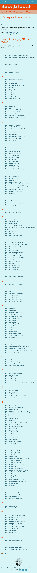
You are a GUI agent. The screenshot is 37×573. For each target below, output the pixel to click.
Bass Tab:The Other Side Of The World (16, 470)
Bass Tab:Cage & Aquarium (13, 125)
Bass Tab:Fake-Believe (12, 201)
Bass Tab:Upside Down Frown (13, 498)
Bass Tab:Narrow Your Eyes (13, 345)
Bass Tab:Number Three (12, 352)
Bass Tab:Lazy (9, 291)
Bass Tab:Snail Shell (11, 428)
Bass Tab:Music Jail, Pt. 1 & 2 (14, 335)
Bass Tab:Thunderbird (11, 477)
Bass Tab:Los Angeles (11, 295)
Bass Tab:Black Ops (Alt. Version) (15, 115)
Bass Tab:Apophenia (11, 93)
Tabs (11, 553)
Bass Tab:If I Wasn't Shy (12, 265)
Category (6, 553)
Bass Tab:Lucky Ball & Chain (13, 299)
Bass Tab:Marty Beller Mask (13, 312)
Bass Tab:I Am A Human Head (14, 242)
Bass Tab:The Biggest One (13, 455)
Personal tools (31, 2)
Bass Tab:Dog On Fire (11, 165)
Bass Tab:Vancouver (11, 506)
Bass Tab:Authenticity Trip (13, 98)
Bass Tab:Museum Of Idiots (13, 333)
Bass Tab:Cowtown (10, 140)
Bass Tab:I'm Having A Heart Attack (15, 258)
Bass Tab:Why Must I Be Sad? (14, 529)
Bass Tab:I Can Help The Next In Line (16, 244)
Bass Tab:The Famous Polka (13, 462)
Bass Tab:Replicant (10, 394)
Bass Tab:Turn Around (11, 483)
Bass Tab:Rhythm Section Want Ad (15, 396)
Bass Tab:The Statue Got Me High (15, 472)
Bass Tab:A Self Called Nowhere (14, 79)
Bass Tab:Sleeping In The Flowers (15, 426)
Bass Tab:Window (10, 530)
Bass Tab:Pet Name (11, 377)
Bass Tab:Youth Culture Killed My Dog (16, 549)
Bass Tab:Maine (10, 308)
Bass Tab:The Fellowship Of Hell (14, 464)
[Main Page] (18, 7)
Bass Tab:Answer (10, 91)
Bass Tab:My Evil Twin (11, 337)
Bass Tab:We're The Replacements (15, 515)
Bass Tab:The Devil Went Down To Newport (17, 458)
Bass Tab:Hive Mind (11, 231)
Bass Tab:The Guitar (11, 466)
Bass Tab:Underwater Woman (13, 493)
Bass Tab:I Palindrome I (12, 250)
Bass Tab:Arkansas (11, 95)
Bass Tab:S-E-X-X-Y (11, 405)
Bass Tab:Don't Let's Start (12, 167)
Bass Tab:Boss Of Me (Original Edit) (15, 117)
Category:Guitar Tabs (13, 32)
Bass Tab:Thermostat (11, 474)
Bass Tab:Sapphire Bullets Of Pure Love (17, 411)
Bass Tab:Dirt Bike (10, 159)
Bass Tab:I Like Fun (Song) (13, 246)
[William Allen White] (18, 562)
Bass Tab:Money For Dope (13, 318)
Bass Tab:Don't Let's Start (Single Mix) (16, 169)
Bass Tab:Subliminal (11, 443)
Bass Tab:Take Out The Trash (14, 451)
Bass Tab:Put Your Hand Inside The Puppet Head (19, 383)
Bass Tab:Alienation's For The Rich (15, 85)
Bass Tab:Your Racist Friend (13, 547)
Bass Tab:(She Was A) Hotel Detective (16, 55)
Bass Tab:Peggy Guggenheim (13, 373)
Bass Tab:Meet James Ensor (13, 316)
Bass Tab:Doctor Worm (12, 163)
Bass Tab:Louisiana (11, 297)
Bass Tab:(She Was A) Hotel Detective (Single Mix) (20, 57)
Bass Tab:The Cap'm (11, 456)
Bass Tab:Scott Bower (11, 416)
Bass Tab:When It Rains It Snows (15, 521)
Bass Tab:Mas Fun (10, 314)
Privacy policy (5, 568)
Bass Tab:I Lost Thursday (12, 248)
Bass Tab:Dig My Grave (12, 157)
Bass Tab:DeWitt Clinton (12, 155)
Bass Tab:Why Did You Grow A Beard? (16, 527)
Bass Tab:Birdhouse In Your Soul (14, 112)
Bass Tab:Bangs (10, 106)
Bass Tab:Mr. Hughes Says (13, 324)
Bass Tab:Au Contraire (11, 97)
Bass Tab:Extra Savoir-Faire (13, 191)
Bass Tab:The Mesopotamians (14, 468)
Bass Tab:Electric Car (11, 178)
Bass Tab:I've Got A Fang (12, 261)
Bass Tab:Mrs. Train (11, 331)
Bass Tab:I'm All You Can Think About (16, 256)
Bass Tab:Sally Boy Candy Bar (14, 407)
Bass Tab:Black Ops (11, 113)
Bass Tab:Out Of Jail (11, 364)
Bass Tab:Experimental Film (13, 188)
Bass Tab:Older (9, 360)
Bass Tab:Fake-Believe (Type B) (14, 203)
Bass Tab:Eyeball (10, 193)
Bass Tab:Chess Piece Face (13, 131)
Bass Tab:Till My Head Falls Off (14, 479)
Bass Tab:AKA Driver (11, 83)
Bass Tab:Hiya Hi (10, 233)
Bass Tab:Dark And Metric (12, 151)
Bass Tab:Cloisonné (11, 134)
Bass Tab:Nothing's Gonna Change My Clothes (18, 350)
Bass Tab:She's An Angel (12, 424)
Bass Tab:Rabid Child (11, 390)
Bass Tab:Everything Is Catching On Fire (17, 184)
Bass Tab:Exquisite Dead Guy (14, 189)
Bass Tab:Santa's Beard (12, 409)
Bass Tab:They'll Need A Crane (14, 476)
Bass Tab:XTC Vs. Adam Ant (13, 540)
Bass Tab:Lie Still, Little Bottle (14, 293)
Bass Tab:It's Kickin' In (11, 269)
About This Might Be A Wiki (19, 568)
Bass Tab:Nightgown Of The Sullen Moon (17, 346)
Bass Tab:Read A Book (12, 392)
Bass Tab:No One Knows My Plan (15, 348)
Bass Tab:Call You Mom (12, 127)
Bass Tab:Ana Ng (10, 89)
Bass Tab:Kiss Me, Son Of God (14, 284)
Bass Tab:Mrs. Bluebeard (12, 330)
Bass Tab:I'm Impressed (12, 259)
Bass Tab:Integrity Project (12, 267)
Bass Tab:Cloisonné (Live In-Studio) (15, 136)
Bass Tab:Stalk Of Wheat (12, 438)
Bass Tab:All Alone (10, 87)
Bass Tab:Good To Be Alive (13, 212)
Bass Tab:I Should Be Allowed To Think (16, 252)
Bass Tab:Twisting (10, 485)
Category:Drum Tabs (13, 34)
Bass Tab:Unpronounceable (13, 495)
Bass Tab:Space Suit (11, 430)
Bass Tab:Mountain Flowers (13, 322)
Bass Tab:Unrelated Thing (12, 496)
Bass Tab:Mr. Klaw (10, 326)
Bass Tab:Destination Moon (13, 153)
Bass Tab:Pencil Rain (11, 375)
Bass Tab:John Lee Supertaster (14, 276)
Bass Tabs (8, 108)
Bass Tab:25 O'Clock (11, 64)
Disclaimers (32, 568)
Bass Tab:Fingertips (11, 205)
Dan (20, 22)
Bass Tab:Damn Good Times (13, 150)
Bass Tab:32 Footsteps (12, 72)
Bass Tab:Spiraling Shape (12, 432)
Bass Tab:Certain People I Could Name (16, 129)
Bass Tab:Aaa (9, 81)
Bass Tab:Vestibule (10, 508)
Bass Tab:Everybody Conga (13, 182)
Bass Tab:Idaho (9, 263)
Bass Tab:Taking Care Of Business (15, 453)
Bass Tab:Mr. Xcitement (12, 328)
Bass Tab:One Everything (12, 362)
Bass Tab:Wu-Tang (10, 532)
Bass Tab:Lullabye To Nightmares (15, 301)
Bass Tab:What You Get (12, 519)
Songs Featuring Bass (14, 29)
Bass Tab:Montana (10, 320)
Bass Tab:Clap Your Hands (13, 132)
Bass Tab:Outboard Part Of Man (14, 365)
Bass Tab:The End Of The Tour (14, 460)
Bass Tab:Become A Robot (13, 110)
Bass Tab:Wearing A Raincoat (13, 517)
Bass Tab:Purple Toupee (12, 381)
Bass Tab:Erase (10, 180)
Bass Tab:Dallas (10, 148)
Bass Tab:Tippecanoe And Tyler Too (15, 481)
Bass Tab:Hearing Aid (11, 221)
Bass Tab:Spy (9, 436)
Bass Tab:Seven (10, 420)
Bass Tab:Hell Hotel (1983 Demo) (14, 225)
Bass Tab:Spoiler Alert (11, 434)
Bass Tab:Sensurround (11, 418)
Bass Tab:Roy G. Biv (11, 398)
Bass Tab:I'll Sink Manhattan (13, 254)
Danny (12, 22)
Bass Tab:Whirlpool (10, 525)
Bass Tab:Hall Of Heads (12, 220)
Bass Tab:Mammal (10, 310)
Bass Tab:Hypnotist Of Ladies (13, 235)
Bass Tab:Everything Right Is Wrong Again (17, 186)
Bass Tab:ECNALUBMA (12, 176)
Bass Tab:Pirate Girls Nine (13, 379)
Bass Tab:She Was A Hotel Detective (16, 422)
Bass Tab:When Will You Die (13, 523)
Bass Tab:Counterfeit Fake (13, 138)
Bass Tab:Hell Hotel (11, 223)
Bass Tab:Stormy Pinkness (13, 441)
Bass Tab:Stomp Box (11, 439)
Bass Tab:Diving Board (11, 161)
